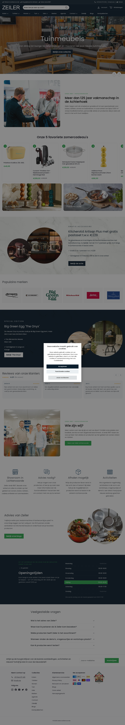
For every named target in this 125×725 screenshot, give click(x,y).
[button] (62, 377)
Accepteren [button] (62, 366)
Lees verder (67, 360)
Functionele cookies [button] (62, 371)
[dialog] (62, 362)
